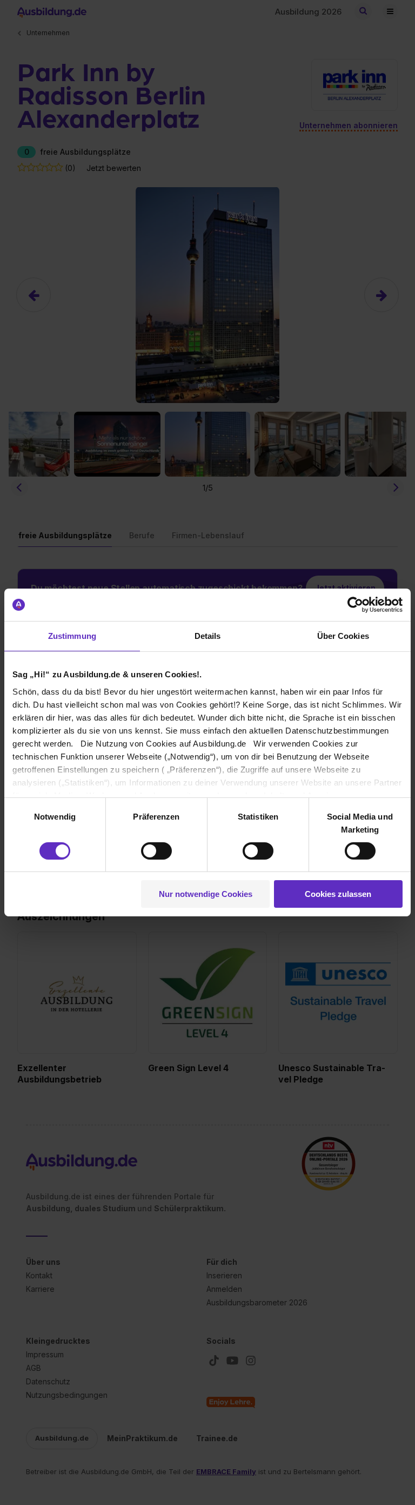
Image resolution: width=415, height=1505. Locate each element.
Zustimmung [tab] (72, 636)
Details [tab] (208, 636)
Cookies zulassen (338, 894)
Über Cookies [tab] (343, 636)
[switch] (156, 851)
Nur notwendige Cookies (205, 894)
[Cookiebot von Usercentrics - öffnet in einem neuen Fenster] (355, 605)
